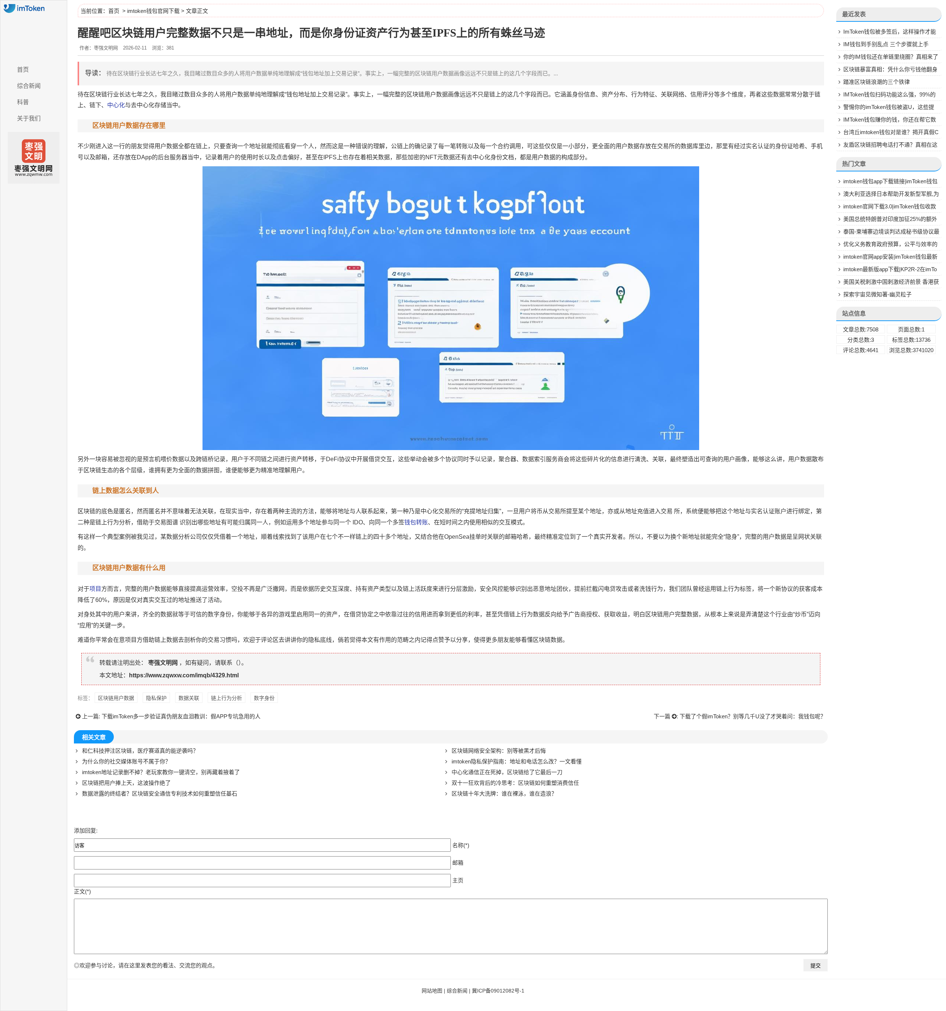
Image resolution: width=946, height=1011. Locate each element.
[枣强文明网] (33, 30)
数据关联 (188, 698)
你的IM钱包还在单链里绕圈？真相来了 (890, 57)
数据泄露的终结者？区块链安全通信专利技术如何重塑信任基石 (159, 793)
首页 (23, 70)
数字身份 (219, 614)
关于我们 (29, 118)
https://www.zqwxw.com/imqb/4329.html (184, 675)
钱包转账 (416, 522)
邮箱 (457, 862)
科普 (23, 102)
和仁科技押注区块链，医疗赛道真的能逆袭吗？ (140, 751)
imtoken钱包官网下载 (153, 11)
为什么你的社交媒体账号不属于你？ (126, 761)
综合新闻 (29, 86)
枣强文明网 (163, 663)
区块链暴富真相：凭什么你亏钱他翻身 (890, 69)
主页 (457, 880)
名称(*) (460, 845)
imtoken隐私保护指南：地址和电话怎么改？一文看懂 (517, 761)
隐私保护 (156, 698)
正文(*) (82, 891)
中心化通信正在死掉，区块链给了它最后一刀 (507, 772)
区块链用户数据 (116, 698)
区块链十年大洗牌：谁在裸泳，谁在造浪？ (504, 793)
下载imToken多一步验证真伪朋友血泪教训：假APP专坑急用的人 (181, 716)
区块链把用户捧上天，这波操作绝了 (126, 783)
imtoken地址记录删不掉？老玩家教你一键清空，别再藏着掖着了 (161, 772)
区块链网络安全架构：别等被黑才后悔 (499, 751)
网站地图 (432, 991)
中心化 (116, 105)
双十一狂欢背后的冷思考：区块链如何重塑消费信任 (515, 783)
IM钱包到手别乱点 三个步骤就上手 (886, 44)
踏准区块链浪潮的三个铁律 (876, 82)
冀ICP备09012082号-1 (498, 991)
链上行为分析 (226, 698)
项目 (95, 589)
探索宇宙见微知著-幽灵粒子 (877, 294)
